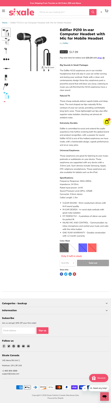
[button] (101, 12)
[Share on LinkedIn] (70, 274)
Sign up (42, 330)
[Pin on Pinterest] (74, 274)
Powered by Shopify (55, 398)
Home (4, 23)
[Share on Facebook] (61, 274)
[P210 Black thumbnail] (6, 32)
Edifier (65, 43)
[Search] (93, 12)
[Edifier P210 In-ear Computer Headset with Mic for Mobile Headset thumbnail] (6, 41)
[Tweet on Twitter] (65, 274)
